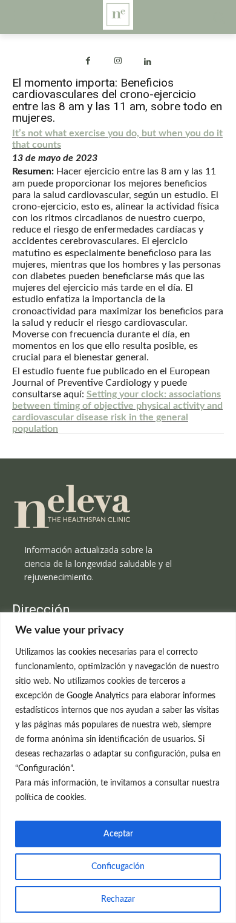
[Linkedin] (148, 62)
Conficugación (118, 866)
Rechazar (118, 899)
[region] (118, 767)
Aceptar (118, 834)
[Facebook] (88, 62)
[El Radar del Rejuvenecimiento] (118, 507)
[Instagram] (117, 62)
